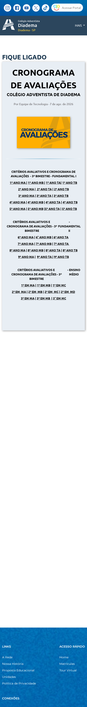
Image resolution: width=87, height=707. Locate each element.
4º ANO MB (35, 202)
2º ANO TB (61, 189)
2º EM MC (51, 292)
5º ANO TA (52, 209)
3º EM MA (27, 298)
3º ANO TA (44, 195)
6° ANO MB (43, 237)
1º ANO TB (69, 182)
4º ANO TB (70, 202)
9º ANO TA (44, 257)
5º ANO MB (35, 209)
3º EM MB (44, 298)
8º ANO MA (17, 250)
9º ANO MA (26, 257)
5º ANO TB (69, 209)
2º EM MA (19, 292)
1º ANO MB (36, 182)
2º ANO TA (44, 189)
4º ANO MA (17, 202)
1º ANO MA (18, 182)
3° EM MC (59, 298)
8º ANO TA (53, 250)
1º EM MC (59, 285)
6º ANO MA (26, 237)
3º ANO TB (61, 195)
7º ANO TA (61, 244)
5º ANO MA (17, 209)
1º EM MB (43, 285)
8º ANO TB (70, 250)
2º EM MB (35, 292)
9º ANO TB (61, 257)
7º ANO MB (44, 244)
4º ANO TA (53, 202)
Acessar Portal (71, 7)
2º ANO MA (26, 189)
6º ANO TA (60, 237)
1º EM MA (28, 285)
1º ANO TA (53, 182)
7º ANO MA (26, 244)
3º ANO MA (26, 195)
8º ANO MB (35, 250)
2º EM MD (68, 292)
